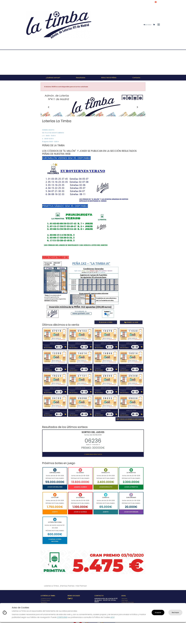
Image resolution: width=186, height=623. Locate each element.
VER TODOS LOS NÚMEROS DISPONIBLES (129, 419)
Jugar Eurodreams (131, 512)
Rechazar (175, 612)
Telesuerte (124, 598)
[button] (48, 107)
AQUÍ (112, 617)
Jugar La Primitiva (131, 487)
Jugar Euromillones (54, 487)
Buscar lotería (106, 322)
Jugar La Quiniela (80, 512)
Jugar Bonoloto (105, 487)
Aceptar (158, 612)
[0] (155, 25)
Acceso (148, 25)
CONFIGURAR (62, 617)
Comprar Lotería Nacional (54, 540)
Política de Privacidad (128, 602)
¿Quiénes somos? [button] (53, 77)
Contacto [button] (136, 77)
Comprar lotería (45, 600)
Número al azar (132, 322)
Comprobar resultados (93, 454)
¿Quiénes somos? (46, 598)
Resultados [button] (80, 77)
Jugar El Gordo (80, 487)
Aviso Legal (125, 600)
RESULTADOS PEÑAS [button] (108, 77)
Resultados (44, 602)
